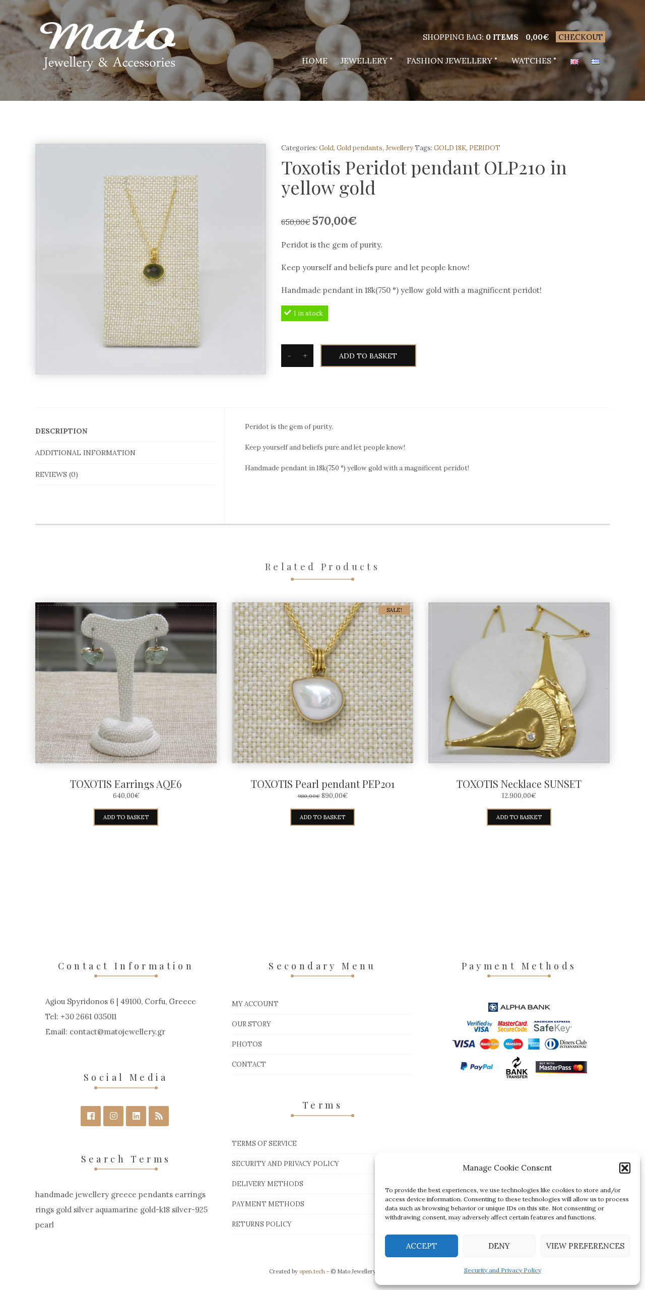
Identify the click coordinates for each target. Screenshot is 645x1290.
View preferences (585, 1246)
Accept (421, 1246)
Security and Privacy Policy (502, 1270)
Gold (326, 148)
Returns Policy (262, 1224)
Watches (531, 60)
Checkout (580, 37)
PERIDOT (484, 148)
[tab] (126, 431)
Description (61, 431)
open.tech (312, 1271)
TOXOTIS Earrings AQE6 (126, 783)
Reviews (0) (56, 474)
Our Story (251, 1024)
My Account (255, 1004)
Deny (499, 1246)
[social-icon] (91, 1116)
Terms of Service (264, 1143)
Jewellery (364, 60)
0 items (502, 37)
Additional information (85, 452)
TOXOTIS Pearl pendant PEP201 (323, 783)
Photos (247, 1044)
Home (315, 60)
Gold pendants (359, 148)
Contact (249, 1064)
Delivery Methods (267, 1184)
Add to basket (368, 355)
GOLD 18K (450, 148)
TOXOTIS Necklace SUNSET (519, 783)
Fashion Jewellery (449, 60)
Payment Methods (268, 1204)
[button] (625, 1168)
